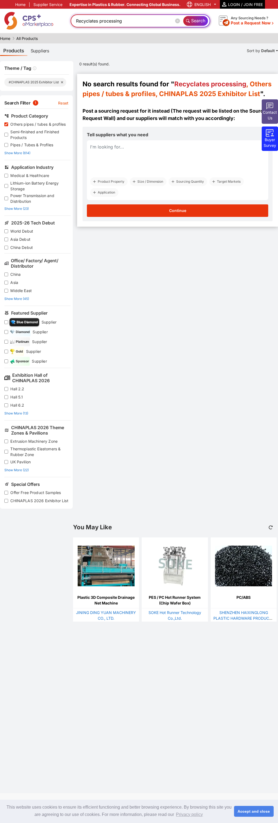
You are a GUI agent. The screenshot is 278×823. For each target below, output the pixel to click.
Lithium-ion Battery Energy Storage (34, 186)
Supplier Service (47, 4)
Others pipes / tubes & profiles (38, 124)
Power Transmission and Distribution (32, 198)
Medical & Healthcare (29, 175)
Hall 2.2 (17, 389)
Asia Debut (20, 239)
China (15, 274)
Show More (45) (16, 299)
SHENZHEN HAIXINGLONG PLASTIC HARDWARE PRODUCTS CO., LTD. (243, 618)
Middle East (21, 290)
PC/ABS (243, 597)
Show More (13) (16, 413)
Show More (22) (16, 470)
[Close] (178, 20)
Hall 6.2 (17, 405)
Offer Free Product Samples (35, 492)
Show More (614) (17, 153)
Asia (14, 282)
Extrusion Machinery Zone (34, 441)
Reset (63, 103)
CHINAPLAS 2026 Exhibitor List (39, 500)
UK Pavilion (20, 462)
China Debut (21, 247)
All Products (27, 38)
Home (20, 4)
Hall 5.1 (16, 397)
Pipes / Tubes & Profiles (31, 145)
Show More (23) (16, 209)
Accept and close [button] (254, 811)
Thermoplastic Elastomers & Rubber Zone (35, 452)
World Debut (21, 231)
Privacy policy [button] (189, 814)
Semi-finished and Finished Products (34, 134)
